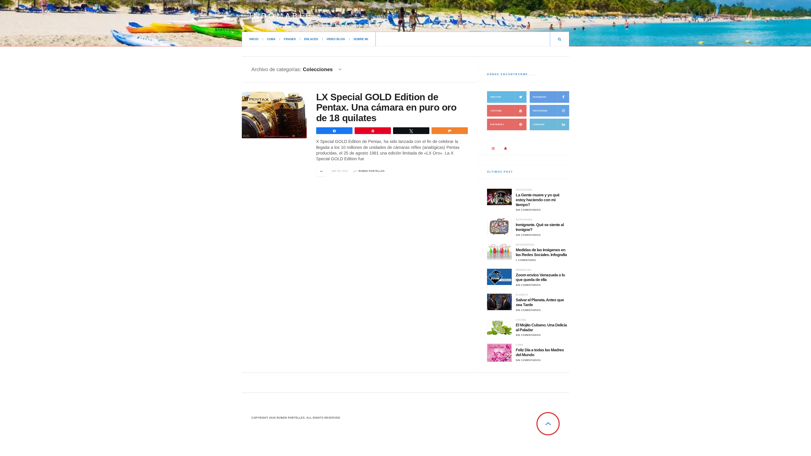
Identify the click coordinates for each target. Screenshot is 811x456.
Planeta (522, 294)
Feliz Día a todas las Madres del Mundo (540, 352)
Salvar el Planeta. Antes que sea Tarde (540, 302)
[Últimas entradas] (505, 148)
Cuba (519, 344)
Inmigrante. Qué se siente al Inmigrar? (540, 227)
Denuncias (523, 270)
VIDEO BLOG (336, 39)
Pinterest (497, 124)
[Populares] (493, 148)
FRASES (290, 39)
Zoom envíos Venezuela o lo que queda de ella (540, 277)
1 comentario (526, 260)
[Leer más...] (321, 171)
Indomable (281, 15)
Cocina (521, 320)
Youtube (496, 111)
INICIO (254, 39)
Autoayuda (524, 190)
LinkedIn (538, 124)
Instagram (540, 111)
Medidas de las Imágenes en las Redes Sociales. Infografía (541, 252)
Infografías (525, 244)
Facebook (539, 97)
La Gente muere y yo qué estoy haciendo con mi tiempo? (537, 200)
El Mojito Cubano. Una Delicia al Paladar (541, 327)
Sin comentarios (528, 210)
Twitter (495, 97)
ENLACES (311, 39)
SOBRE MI (361, 39)
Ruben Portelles (372, 171)
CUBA (271, 39)
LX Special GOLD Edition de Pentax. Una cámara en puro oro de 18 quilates (386, 107)
